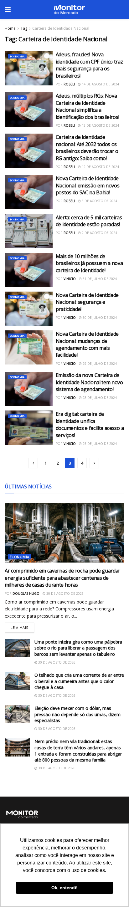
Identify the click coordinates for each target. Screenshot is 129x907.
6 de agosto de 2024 (99, 201)
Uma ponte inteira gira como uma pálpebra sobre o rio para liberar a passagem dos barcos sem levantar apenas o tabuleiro (78, 648)
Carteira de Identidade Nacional (60, 28)
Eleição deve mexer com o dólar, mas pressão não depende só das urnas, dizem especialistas (77, 714)
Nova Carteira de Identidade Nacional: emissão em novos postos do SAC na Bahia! (88, 185)
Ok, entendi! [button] (64, 887)
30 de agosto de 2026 (64, 593)
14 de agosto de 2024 (100, 84)
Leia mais (22, 626)
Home (10, 28)
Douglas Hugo (26, 593)
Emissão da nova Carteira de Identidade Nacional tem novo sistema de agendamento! (89, 382)
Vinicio (70, 279)
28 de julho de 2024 (99, 397)
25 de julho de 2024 (99, 443)
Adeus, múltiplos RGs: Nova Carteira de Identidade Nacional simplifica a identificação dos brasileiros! (87, 106)
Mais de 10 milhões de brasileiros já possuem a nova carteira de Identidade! (89, 263)
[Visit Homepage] (69, 9)
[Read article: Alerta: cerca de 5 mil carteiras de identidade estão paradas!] (29, 231)
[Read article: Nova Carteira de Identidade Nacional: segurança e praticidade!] (29, 309)
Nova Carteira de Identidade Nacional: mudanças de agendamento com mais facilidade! (87, 344)
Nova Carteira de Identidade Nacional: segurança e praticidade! (87, 302)
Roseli (69, 84)
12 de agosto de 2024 (100, 167)
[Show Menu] (8, 9)
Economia (17, 56)
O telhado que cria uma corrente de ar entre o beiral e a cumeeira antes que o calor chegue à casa (79, 681)
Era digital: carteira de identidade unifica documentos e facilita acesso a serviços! (90, 424)
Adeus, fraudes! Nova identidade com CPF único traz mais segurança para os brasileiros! (89, 65)
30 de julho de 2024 (99, 317)
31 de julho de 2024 (99, 279)
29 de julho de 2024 (99, 363)
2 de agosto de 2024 (99, 233)
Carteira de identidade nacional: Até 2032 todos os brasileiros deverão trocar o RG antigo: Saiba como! (87, 147)
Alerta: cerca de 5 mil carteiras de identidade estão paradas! (89, 221)
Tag (24, 28)
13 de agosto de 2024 (100, 125)
